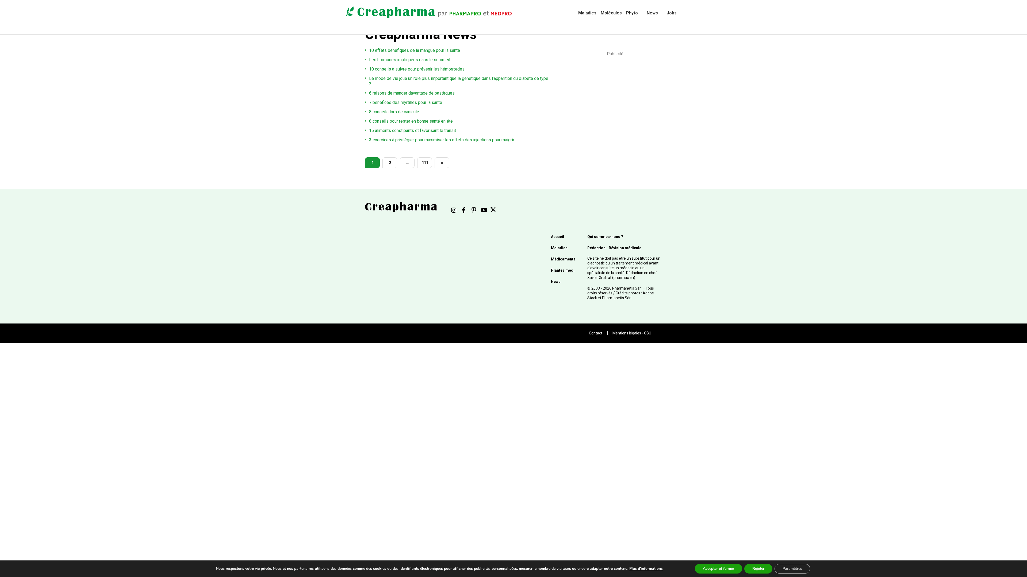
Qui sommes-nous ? (605, 237)
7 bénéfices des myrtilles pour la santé (405, 102)
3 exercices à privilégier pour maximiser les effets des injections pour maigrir (441, 139)
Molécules (611, 12)
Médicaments (563, 259)
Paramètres (792, 568)
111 (425, 163)
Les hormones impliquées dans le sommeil (409, 59)
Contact (595, 333)
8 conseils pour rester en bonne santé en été (411, 121)
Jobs (672, 12)
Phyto (632, 12)
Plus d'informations (646, 568)
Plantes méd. (562, 270)
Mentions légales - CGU (631, 333)
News (652, 12)
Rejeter (758, 568)
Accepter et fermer (718, 568)
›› (442, 163)
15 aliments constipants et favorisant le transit (412, 130)
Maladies (587, 12)
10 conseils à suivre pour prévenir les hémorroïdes (417, 69)
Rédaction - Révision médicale (614, 248)
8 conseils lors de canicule (394, 111)
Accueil (557, 237)
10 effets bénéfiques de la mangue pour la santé (414, 50)
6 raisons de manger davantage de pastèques (412, 93)
